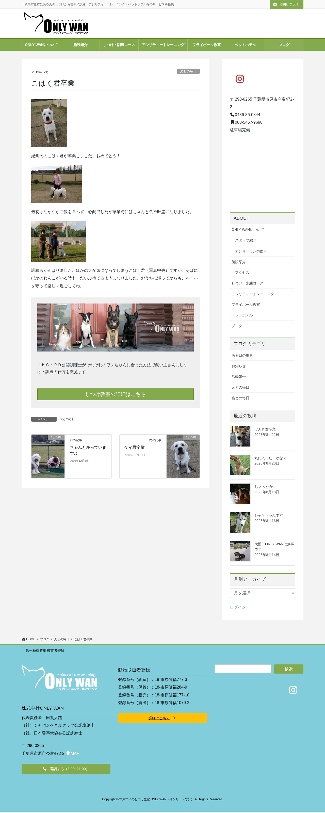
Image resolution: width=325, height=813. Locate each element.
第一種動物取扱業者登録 (44, 650)
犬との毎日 (188, 71)
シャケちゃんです (268, 515)
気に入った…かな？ (270, 458)
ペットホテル (242, 315)
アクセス (242, 272)
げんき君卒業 (265, 429)
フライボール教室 (246, 304)
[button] (66, 769)
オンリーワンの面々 (251, 251)
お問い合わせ (289, 4)
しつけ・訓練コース (248, 283)
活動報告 (239, 377)
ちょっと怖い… (266, 487)
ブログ (237, 326)
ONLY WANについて (248, 230)
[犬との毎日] (47, 447)
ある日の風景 (242, 355)
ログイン (238, 607)
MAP (75, 753)
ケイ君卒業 (134, 447)
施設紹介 (239, 262)
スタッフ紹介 (245, 240)
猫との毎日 (240, 398)
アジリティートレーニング (253, 294)
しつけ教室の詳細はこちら (115, 394)
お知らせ (239, 366)
